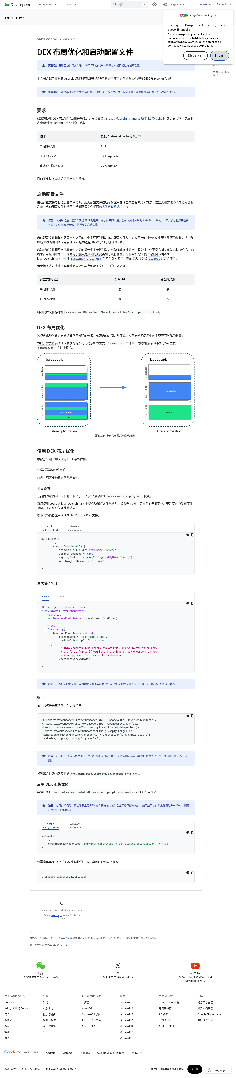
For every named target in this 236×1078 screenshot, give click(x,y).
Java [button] (61, 596)
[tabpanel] (115, 554)
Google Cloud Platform (111, 1053)
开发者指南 (165, 1008)
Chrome (67, 1053)
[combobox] (129, 4)
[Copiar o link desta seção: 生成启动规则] (60, 584)
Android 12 (126, 1032)
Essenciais (46, 4)
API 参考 (163, 1014)
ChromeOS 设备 (91, 1014)
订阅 (195, 1069)
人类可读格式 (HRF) (115, 207)
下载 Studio (165, 1020)
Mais (70, 4)
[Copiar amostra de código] (192, 535)
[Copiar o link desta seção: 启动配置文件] (67, 195)
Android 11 (126, 1038)
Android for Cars (91, 1020)
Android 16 (126, 1008)
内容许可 (65, 938)
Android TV (88, 1026)
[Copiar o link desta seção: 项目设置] (54, 489)
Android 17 (126, 1002)
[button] (50, 528)
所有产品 (137, 1053)
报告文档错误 (205, 1008)
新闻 (7, 1026)
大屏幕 (85, 1002)
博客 (7, 1032)
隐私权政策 (49, 1026)
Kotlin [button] (45, 596)
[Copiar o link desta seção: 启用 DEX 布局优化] (72, 784)
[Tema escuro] (187, 535)
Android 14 (126, 1020)
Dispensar (195, 55)
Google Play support (209, 1014)
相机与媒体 (49, 1020)
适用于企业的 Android (17, 1008)
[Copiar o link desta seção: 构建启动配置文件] (70, 470)
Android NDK (166, 1026)
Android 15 (126, 1014)
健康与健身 (49, 1014)
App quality (14, 18)
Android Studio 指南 (170, 1002)
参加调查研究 (205, 1020)
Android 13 (126, 1026)
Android (9, 1002)
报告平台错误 (205, 1002)
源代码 (8, 1020)
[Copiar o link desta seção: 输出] (47, 698)
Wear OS (87, 1008)
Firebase (85, 1053)
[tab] (50, 528)
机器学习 (48, 1008)
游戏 (45, 1002)
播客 (7, 1038)
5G (45, 1032)
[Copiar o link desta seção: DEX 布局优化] (68, 328)
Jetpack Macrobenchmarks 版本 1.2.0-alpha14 (135, 118)
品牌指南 (35, 1069)
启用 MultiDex (64, 810)
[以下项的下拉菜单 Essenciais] (58, 4)
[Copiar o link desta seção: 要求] (49, 111)
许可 (23, 1069)
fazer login (56, 915)
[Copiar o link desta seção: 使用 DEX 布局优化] (78, 451)
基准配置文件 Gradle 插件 (159, 92)
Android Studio (201, 4)
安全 (7, 1014)
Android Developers (47, 38)
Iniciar (219, 55)
